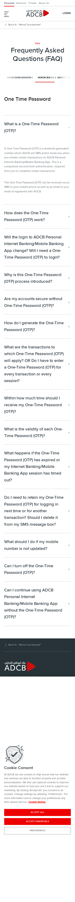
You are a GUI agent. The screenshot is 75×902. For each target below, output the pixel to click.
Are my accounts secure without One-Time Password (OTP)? (33, 302)
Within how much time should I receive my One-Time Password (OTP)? (33, 405)
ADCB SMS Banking (20, 77)
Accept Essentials (37, 821)
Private (32, 3)
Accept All (37, 812)
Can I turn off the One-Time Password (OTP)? (28, 569)
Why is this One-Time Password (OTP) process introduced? (32, 278)
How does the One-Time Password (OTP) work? (26, 216)
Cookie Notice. (37, 802)
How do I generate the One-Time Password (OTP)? (34, 326)
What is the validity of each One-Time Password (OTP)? (33, 432)
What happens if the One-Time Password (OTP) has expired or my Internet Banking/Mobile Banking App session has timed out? (32, 467)
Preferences (37, 830)
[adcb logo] (37, 13)
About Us (44, 3)
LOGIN (67, 13)
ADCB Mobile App (50, 77)
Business (21, 3)
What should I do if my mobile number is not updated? (31, 545)
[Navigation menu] (6, 13)
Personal (9, 3)
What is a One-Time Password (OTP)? (31, 127)
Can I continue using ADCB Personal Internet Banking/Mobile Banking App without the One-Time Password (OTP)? (33, 604)
